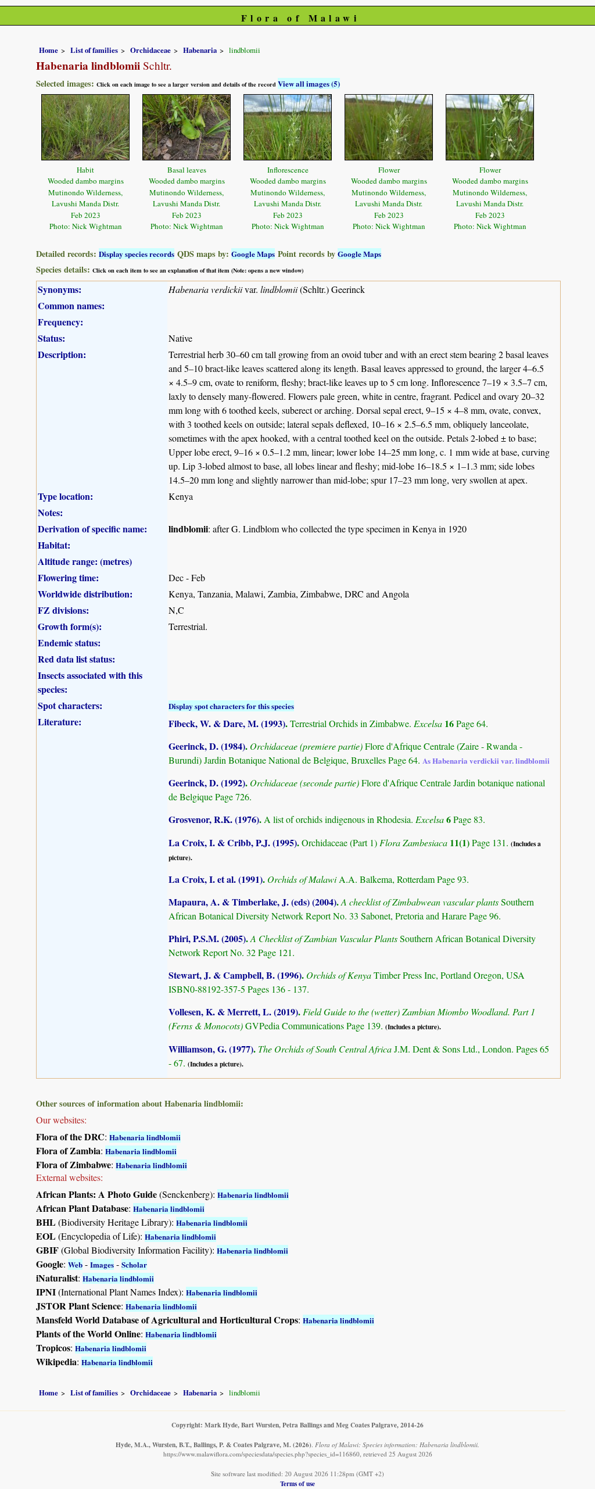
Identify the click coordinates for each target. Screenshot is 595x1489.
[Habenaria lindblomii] (85, 126)
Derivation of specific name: (92, 528)
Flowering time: (68, 577)
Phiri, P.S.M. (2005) (207, 938)
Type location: (65, 496)
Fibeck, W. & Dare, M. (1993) (227, 723)
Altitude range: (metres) (85, 561)
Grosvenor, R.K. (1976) (214, 819)
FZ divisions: (63, 610)
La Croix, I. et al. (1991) (216, 879)
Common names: (71, 305)
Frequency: (60, 321)
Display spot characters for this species (231, 705)
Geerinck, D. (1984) (207, 746)
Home (48, 50)
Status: (51, 338)
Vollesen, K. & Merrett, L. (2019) (233, 1011)
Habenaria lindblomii (145, 1137)
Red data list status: (76, 658)
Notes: (50, 512)
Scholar (134, 1264)
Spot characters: (70, 705)
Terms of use (297, 1483)
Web (75, 1264)
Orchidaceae (150, 50)
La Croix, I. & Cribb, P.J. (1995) (233, 842)
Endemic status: (69, 642)
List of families (94, 50)
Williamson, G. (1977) (211, 1048)
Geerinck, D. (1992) (207, 782)
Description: (62, 354)
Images (102, 1264)
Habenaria (200, 50)
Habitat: (54, 545)
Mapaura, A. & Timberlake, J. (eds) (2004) (252, 901)
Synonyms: (59, 289)
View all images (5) (309, 83)
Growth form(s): (70, 626)
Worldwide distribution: (85, 593)
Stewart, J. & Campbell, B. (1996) (235, 975)
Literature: (59, 721)
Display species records (136, 253)
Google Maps (253, 253)
